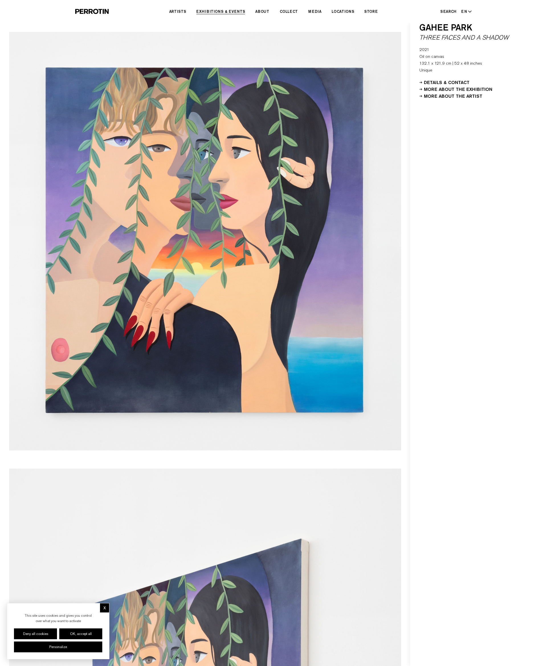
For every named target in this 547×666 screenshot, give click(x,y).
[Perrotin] (92, 11)
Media (314, 11)
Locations (343, 11)
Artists (177, 11)
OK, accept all (81, 634)
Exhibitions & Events (220, 11)
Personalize (58, 647)
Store (371, 11)
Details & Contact (447, 82)
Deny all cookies (35, 634)
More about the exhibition (458, 89)
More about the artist (453, 95)
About (262, 11)
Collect (289, 11)
